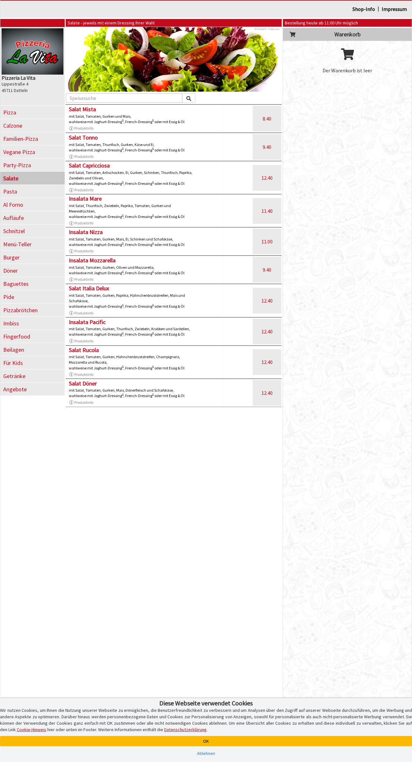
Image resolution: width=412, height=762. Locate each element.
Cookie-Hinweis (31, 729)
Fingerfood (16, 336)
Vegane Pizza (19, 152)
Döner (10, 270)
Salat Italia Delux (89, 288)
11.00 (267, 241)
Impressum (394, 9)
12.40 (267, 178)
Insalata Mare (85, 198)
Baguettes (16, 283)
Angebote (15, 389)
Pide (8, 297)
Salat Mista (82, 109)
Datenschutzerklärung (185, 729)
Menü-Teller (17, 244)
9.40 (267, 147)
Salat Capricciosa (89, 165)
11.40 (267, 211)
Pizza (9, 112)
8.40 (267, 118)
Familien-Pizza (20, 138)
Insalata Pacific (87, 322)
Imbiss (11, 323)
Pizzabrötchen (20, 310)
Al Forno (13, 204)
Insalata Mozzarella (92, 260)
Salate (10, 178)
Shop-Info (363, 9)
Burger (11, 257)
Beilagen (13, 349)
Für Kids (13, 363)
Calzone (12, 125)
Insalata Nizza (86, 232)
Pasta (10, 191)
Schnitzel (14, 231)
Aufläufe (13, 218)
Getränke (14, 376)
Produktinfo (83, 128)
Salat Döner (83, 383)
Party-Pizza (17, 165)
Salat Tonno (83, 137)
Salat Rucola (84, 350)
